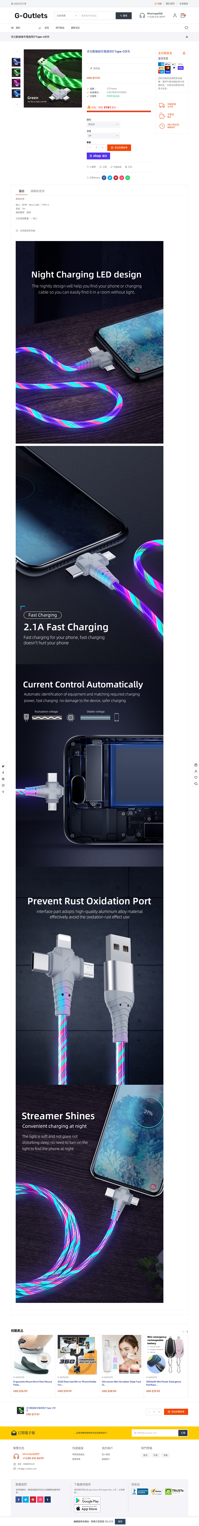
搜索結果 (76, 1459)
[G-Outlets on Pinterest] (3, 779)
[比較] (196, 784)
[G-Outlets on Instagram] (3, 785)
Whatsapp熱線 (155, 13)
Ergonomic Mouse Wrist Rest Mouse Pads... (32, 1383)
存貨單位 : (95, 92)
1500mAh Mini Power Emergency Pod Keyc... (163, 1383)
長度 (89, 131)
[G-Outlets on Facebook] (3, 773)
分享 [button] (91, 178)
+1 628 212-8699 (33, 1458)
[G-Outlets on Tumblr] (3, 792)
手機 (165, 1455)
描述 (21, 191)
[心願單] (196, 777)
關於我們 (170, 3)
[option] (16, 62)
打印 (130, 167)
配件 (145, 1455)
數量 (89, 142)
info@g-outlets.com (27, 1469)
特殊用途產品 (78, 1454)
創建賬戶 (106, 1459)
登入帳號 (106, 1454)
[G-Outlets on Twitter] (3, 766)
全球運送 (183, 3)
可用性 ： (94, 96)
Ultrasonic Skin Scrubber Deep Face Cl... (121, 1383)
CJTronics (112, 88)
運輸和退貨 (38, 191)
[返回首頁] (187, 37)
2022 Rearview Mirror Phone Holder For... (77, 1383)
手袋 (155, 1455)
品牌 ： (93, 89)
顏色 (89, 120)
